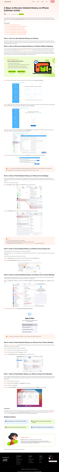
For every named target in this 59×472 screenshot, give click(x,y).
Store (47, 1)
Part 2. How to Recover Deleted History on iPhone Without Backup (16, 26)
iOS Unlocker (18, 457)
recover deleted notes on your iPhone (29, 243)
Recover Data (21, 14)
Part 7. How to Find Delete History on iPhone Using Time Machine (15, 34)
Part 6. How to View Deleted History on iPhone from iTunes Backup (16, 32)
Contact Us (40, 462)
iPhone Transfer (18, 462)
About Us (29, 457)
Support (42, 1)
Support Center (41, 457)
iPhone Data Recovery (19, 459)
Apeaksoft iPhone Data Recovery (12, 59)
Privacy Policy (37, 471)
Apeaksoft (5, 449)
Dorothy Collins (8, 14)
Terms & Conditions (31, 459)
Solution (33, 1)
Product (38, 1)
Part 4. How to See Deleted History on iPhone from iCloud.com (15, 29)
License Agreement (31, 462)
